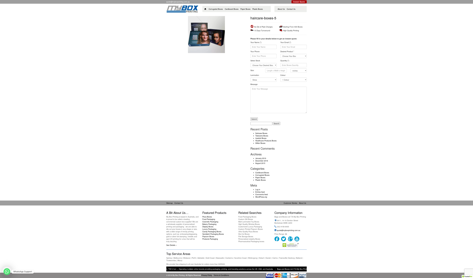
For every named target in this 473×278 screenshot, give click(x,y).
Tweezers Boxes (261, 135)
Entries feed (260, 192)
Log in (257, 189)
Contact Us (291, 9)
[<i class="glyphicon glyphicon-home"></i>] (205, 9)
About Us (281, 9)
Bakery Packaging (209, 224)
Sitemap (169, 203)
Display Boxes (207, 226)
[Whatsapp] (7, 271)
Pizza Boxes (207, 216)
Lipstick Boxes (260, 138)
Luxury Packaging (209, 229)
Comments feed (261, 194)
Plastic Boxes (257, 9)
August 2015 (260, 163)
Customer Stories (290, 203)
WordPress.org (261, 197)
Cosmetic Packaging (210, 221)
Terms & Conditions (221, 275)
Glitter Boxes (260, 143)
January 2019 (260, 158)
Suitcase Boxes (261, 133)
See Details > (171, 245)
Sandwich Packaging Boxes (213, 234)
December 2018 (261, 160)
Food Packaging (208, 219)
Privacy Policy (206, 275)
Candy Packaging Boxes (211, 231)
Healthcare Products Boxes (266, 140)
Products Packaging (210, 239)
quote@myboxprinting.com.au (288, 230)
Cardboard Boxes (231, 9)
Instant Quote (299, 1)
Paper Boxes (245, 9)
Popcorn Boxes (208, 236)
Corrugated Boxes (216, 9)
